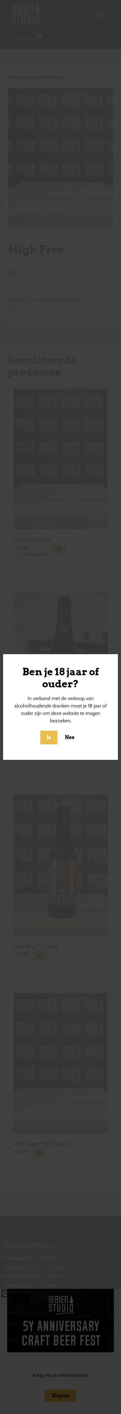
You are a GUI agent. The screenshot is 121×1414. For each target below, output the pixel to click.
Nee (69, 737)
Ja (49, 737)
